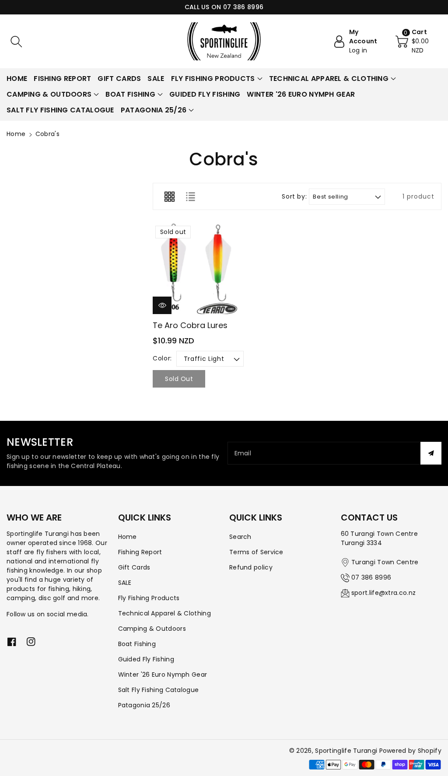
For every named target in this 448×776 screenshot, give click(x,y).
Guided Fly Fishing (146, 659)
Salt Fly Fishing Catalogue (158, 689)
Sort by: (294, 196)
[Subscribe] (430, 453)
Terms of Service (256, 552)
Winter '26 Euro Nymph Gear (162, 674)
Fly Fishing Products (149, 598)
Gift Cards (134, 567)
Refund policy (251, 567)
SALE (125, 582)
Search (240, 536)
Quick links (144, 517)
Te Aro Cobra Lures (190, 325)
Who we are (34, 517)
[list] (190, 196)
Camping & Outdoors (152, 628)
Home (16, 133)
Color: (162, 358)
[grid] (169, 196)
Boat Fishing (137, 644)
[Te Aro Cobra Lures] (198, 268)
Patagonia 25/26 (144, 705)
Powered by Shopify (410, 750)
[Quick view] (162, 305)
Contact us (369, 517)
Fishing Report (140, 552)
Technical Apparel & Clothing (164, 613)
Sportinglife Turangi (347, 750)
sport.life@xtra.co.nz (383, 592)
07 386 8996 (371, 577)
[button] (16, 41)
